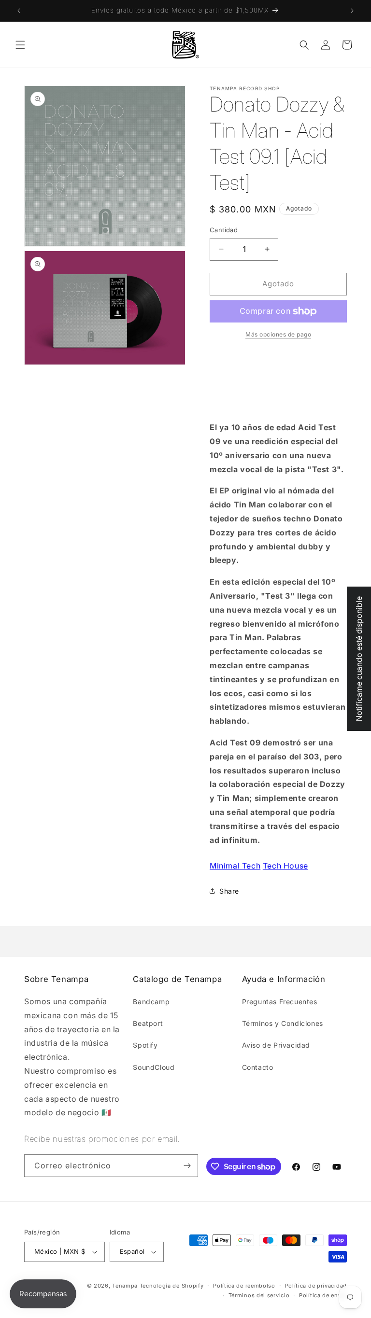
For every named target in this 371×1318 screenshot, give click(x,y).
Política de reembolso (244, 1285)
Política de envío (323, 1295)
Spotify (145, 1045)
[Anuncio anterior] (18, 10)
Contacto (257, 1067)
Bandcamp (151, 1001)
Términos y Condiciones (282, 1023)
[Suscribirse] (187, 1165)
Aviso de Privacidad (276, 1045)
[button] (20, 45)
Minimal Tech (235, 865)
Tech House (285, 865)
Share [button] (229, 891)
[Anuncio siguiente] (352, 10)
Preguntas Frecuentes (279, 1001)
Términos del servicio (259, 1295)
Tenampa (125, 1285)
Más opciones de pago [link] (278, 334)
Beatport (148, 1023)
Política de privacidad (316, 1285)
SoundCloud (153, 1067)
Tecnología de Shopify (172, 1285)
